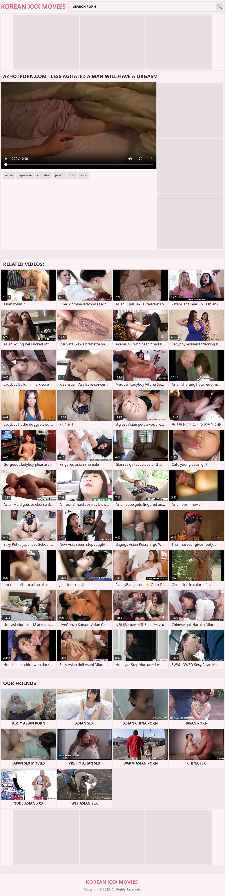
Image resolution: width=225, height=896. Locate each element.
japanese (25, 175)
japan (59, 175)
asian (9, 175)
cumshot (43, 175)
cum (72, 175)
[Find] (219, 6)
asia (83, 175)
